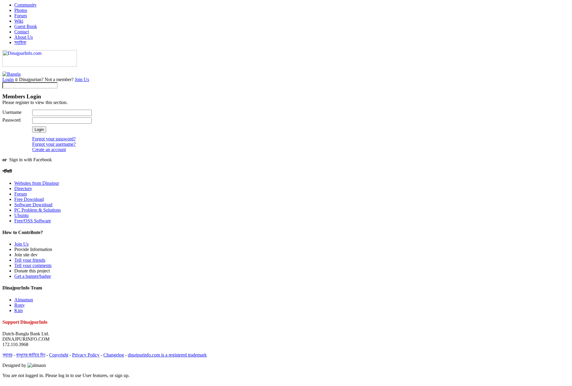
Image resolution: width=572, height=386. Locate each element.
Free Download (29, 199)
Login (8, 79)
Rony (19, 305)
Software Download (33, 204)
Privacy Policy (86, 354)
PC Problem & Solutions (37, 210)
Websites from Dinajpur (36, 183)
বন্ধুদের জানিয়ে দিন (30, 354)
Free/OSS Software (32, 220)
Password (11, 120)
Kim (18, 310)
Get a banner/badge (32, 276)
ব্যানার (7, 354)
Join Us (82, 79)
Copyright (58, 354)
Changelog (113, 354)
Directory (23, 188)
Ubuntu (21, 215)
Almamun (23, 299)
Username (11, 112)
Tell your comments (33, 265)
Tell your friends (29, 260)
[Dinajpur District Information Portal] (39, 65)
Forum (20, 193)
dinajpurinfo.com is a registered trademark (167, 354)
